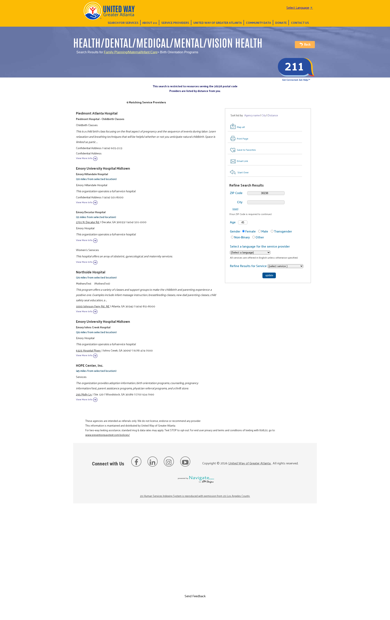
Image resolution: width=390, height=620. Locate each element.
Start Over (243, 172)
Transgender (283, 231)
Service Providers (175, 22)
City (240, 202)
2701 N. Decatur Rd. (88, 222)
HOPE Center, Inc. (89, 365)
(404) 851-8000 (145, 306)
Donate (281, 22)
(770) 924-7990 (144, 394)
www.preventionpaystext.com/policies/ (107, 434)
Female (250, 231)
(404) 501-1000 (136, 222)
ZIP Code (236, 193)
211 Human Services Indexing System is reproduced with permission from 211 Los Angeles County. (195, 495)
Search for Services (123, 22)
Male (264, 231)
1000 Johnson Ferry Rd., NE (92, 306)
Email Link (242, 161)
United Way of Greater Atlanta (217, 22)
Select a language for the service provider (260, 246)
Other (260, 237)
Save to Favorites (246, 149)
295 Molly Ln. (84, 394)
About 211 (149, 22)
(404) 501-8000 (114, 197)
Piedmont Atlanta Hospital (96, 113)
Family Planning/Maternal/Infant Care (130, 52)
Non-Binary (242, 237)
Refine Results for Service (249, 266)
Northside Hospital (90, 272)
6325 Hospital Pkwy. (88, 350)
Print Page (242, 138)
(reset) (235, 209)
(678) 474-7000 (143, 350)
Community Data (258, 22)
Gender (235, 231)
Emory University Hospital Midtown (103, 168)
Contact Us (300, 22)
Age (233, 222)
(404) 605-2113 (113, 148)
